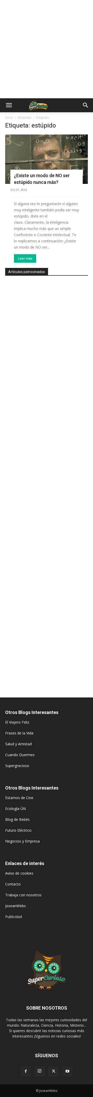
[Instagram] (39, 1071)
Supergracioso (17, 765)
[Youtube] (67, 1071)
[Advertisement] (46, 49)
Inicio (9, 117)
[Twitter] (53, 1071)
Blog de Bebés (17, 819)
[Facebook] (25, 1071)
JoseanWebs (15, 905)
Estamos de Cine (19, 797)
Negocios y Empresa (22, 841)
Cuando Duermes (20, 754)
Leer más (25, 258)
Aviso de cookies (19, 873)
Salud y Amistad (18, 743)
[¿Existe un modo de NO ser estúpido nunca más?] (46, 159)
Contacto (13, 884)
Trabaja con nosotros (23, 894)
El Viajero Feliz (17, 722)
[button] (9, 105)
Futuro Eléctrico (18, 830)
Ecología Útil (15, 808)
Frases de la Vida (19, 733)
